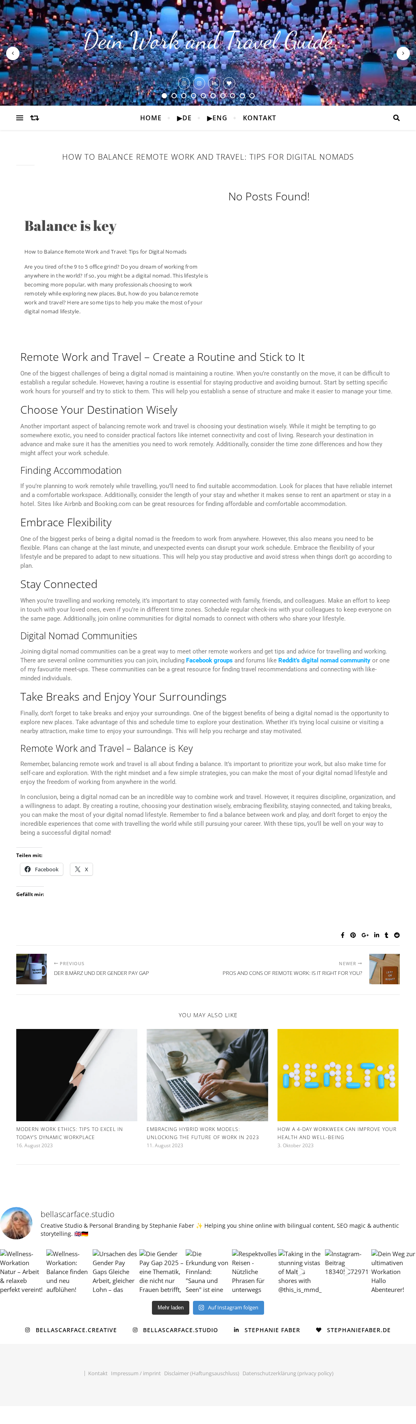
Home (151, 117)
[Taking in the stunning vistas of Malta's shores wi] (300, 1271)
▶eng (217, 117)
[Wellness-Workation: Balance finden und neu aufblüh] (68, 1271)
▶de (184, 117)
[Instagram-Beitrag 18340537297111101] (347, 1271)
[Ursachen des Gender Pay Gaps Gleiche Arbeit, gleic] (115, 1271)
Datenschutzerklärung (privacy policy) (288, 1373)
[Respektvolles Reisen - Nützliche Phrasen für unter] (254, 1271)
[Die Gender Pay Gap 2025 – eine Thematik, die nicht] (161, 1271)
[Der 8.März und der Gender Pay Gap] (31, 969)
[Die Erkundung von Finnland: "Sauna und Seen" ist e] (208, 1271)
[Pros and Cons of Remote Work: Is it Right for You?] (384, 969)
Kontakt (259, 117)
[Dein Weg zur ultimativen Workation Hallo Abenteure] (393, 1271)
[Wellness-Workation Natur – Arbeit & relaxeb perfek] (22, 1271)
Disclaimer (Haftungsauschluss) (201, 1373)
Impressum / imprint (136, 1373)
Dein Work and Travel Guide (208, 40)
